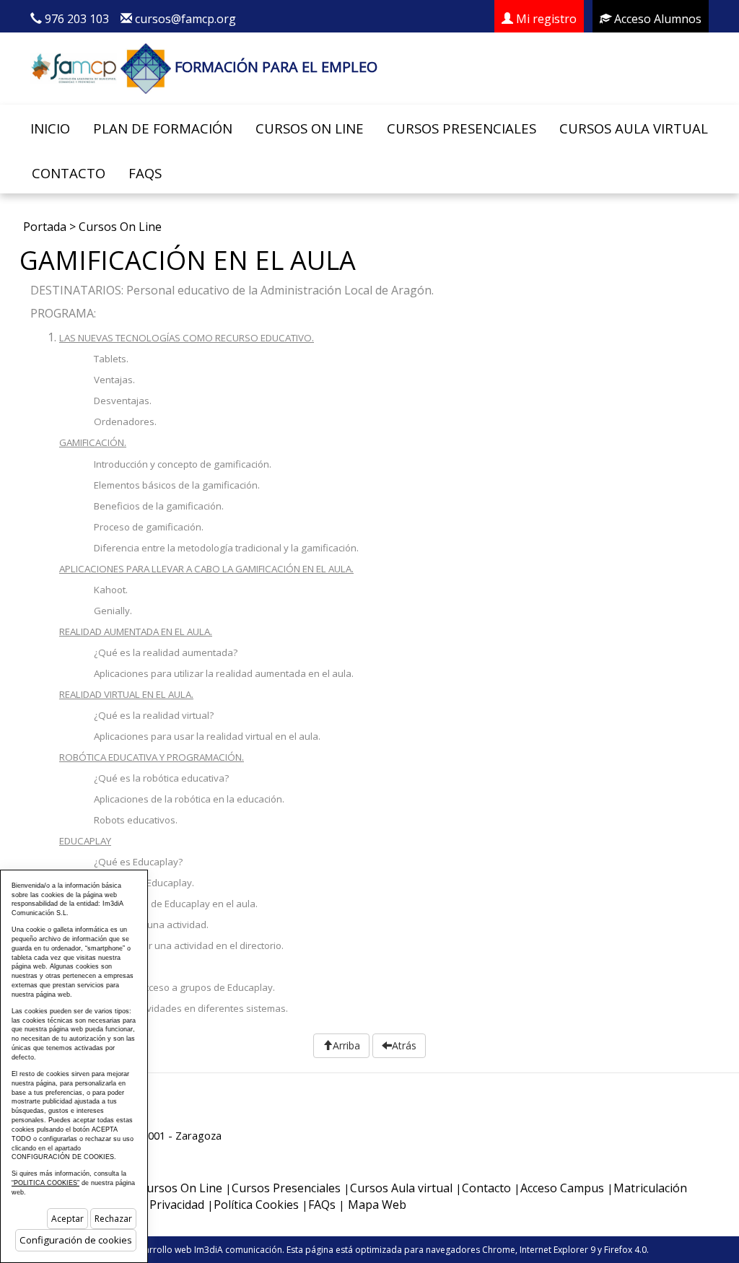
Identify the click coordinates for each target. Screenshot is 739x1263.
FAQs (145, 173)
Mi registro (545, 19)
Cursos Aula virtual (633, 128)
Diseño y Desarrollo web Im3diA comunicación (186, 1250)
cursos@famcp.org (185, 19)
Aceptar (67, 1218)
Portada (44, 227)
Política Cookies (256, 1204)
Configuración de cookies (75, 1239)
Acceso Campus (562, 1188)
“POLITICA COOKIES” (45, 1182)
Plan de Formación (162, 128)
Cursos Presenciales (461, 128)
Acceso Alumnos (656, 19)
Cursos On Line (309, 128)
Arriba (346, 1045)
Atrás (404, 1045)
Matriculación (650, 1188)
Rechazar (113, 1218)
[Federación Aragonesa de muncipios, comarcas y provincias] (73, 67)
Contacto (68, 173)
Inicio (50, 128)
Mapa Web (377, 1204)
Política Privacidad (156, 1204)
